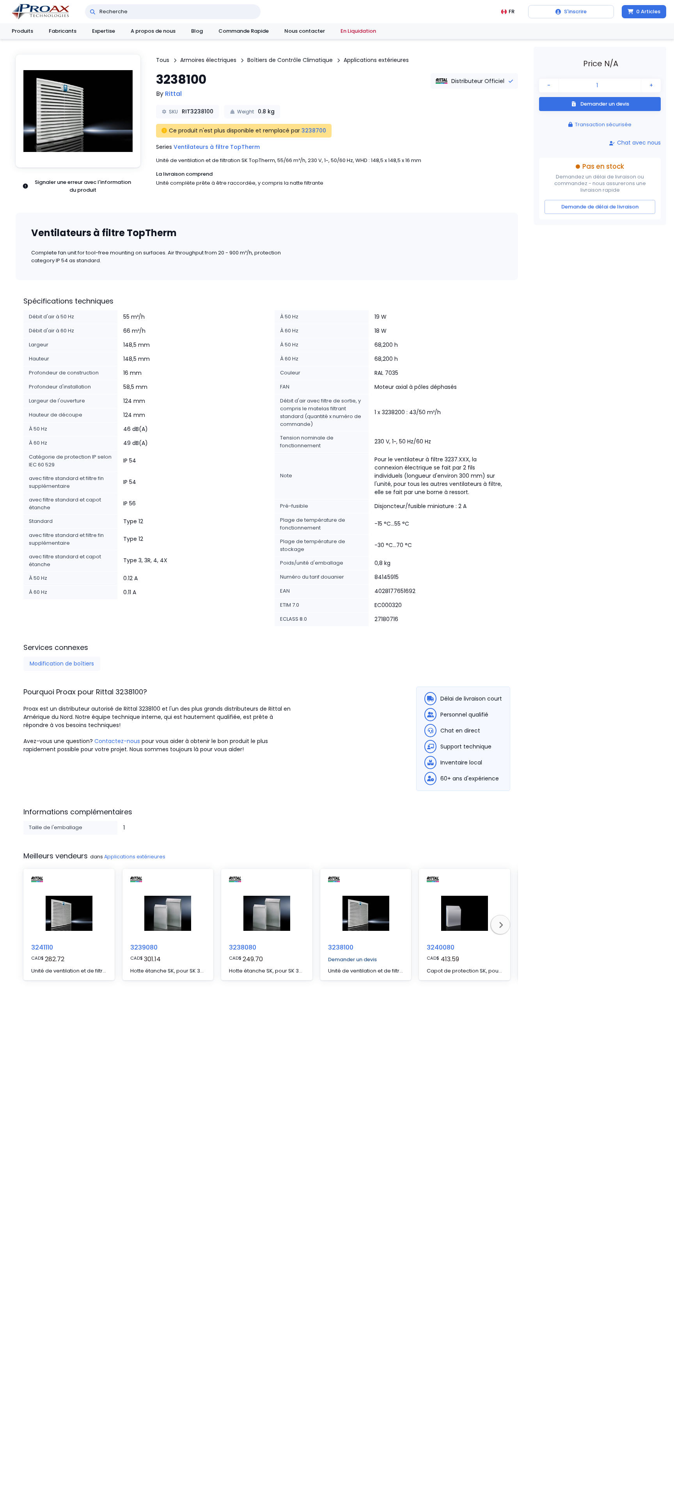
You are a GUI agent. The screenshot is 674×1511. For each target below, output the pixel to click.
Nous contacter (304, 31)
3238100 (340, 947)
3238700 (314, 130)
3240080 (440, 947)
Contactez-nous (117, 741)
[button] (78, 111)
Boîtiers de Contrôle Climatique (290, 60)
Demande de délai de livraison (600, 206)
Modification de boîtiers (62, 663)
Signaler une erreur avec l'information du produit (83, 186)
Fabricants (62, 31)
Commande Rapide (243, 31)
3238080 (242, 947)
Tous (162, 60)
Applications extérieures (376, 60)
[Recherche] (92, 12)
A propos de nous (153, 31)
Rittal (173, 93)
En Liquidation (358, 31)
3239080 (144, 947)
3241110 (42, 947)
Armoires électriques (208, 60)
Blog (197, 31)
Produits (22, 31)
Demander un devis (352, 959)
